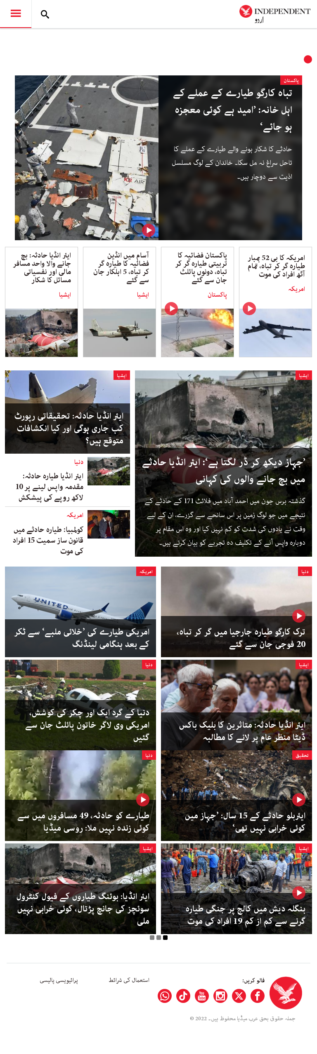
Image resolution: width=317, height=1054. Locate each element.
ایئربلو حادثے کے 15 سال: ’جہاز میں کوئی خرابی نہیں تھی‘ (245, 822)
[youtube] (202, 996)
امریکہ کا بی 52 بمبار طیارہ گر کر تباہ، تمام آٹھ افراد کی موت (276, 266)
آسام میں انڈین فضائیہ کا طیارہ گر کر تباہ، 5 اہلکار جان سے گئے (121, 267)
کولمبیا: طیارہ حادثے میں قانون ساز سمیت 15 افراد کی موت (48, 540)
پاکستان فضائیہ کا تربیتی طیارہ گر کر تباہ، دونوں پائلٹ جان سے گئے (201, 267)
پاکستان (291, 80)
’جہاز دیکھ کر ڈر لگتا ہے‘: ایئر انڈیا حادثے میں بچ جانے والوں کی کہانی (223, 471)
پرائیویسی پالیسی (59, 980)
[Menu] (15, 14)
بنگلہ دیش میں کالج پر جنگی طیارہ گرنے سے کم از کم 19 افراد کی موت (245, 915)
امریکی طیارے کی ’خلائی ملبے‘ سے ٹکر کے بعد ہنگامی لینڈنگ (81, 638)
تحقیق (302, 755)
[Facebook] (258, 996)
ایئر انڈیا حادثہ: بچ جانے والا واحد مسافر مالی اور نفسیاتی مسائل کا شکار (42, 267)
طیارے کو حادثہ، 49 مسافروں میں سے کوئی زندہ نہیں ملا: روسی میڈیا (83, 822)
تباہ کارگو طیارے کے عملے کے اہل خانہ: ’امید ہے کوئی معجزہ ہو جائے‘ (232, 110)
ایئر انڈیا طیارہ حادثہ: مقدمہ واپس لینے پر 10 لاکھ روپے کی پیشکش (49, 487)
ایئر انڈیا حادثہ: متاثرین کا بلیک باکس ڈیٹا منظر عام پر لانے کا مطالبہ (242, 731)
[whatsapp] (165, 996)
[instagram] (220, 996)
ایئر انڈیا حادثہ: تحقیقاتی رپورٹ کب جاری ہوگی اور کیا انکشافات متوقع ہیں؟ (68, 428)
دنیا (78, 462)
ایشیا (143, 295)
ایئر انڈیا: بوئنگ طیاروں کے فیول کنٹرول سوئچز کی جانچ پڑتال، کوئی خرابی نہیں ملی (82, 909)
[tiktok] (183, 996)
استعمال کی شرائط (129, 980)
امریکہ (296, 289)
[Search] (45, 14)
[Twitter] (239, 996)
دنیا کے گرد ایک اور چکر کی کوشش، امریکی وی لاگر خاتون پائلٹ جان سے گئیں (87, 725)
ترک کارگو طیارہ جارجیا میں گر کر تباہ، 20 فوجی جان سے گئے (241, 638)
